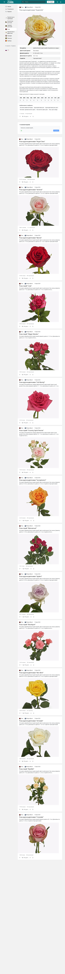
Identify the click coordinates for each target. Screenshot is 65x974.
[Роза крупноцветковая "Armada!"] (40, 738)
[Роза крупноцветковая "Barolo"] (40, 255)
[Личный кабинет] (60, 2)
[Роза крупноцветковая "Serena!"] (40, 207)
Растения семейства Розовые (26, 107)
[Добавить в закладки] (33, 116)
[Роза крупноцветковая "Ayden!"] (40, 593)
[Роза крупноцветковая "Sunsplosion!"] (40, 497)
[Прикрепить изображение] (21, 130)
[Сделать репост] (31, 116)
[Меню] (4, 2)
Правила (13, 46)
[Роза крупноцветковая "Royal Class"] (40, 159)
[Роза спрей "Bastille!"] (40, 786)
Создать (51, 2)
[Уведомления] (57, 2)
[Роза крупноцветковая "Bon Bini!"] (40, 690)
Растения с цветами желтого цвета (27, 109)
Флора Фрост (29, 7)
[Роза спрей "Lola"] (40, 303)
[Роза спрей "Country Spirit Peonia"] (40, 449)
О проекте (7, 46)
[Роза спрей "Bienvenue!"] (40, 545)
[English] (8, 50)
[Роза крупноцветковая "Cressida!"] (40, 834)
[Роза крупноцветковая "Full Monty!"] (40, 399)
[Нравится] (20, 116)
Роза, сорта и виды (53, 109)
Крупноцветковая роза (39, 107)
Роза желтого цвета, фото (42, 109)
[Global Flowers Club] (10, 2)
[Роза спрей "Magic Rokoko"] (40, 351)
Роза (22, 7)
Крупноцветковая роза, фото (51, 107)
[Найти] (23, 2)
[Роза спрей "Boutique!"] (40, 642)
